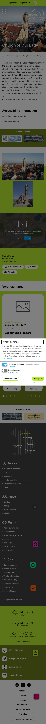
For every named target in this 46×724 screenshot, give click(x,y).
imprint (9, 358)
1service (12, 367)
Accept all (38, 378)
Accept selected (10, 378)
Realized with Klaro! (38, 383)
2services (13, 372)
